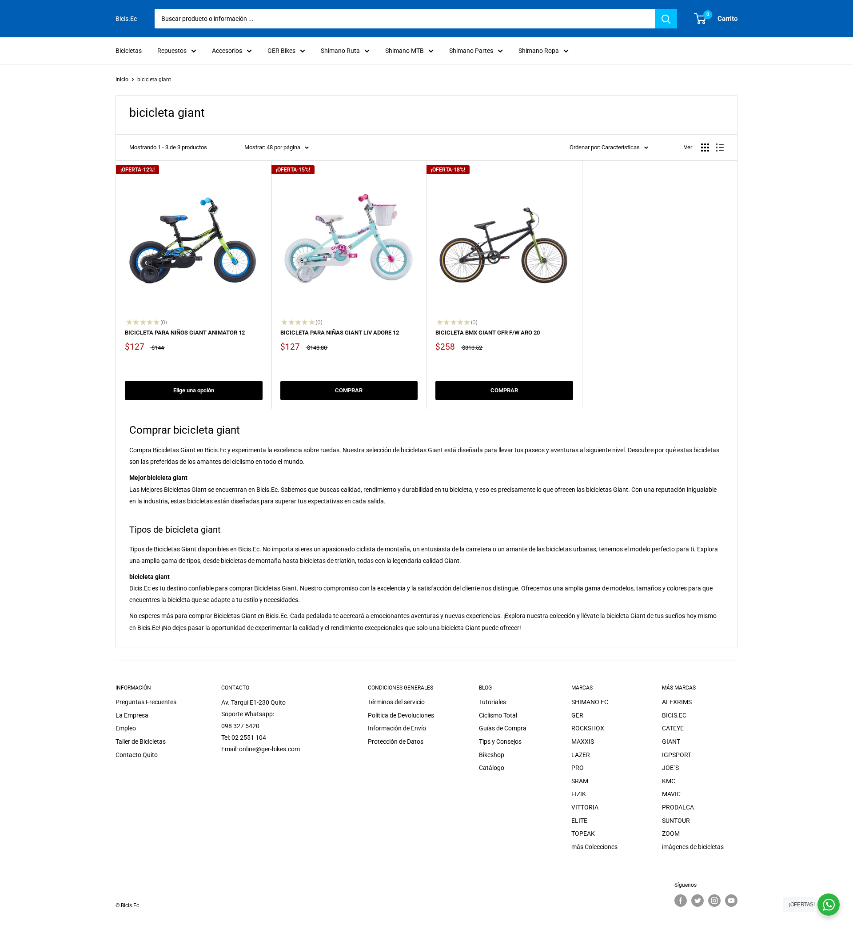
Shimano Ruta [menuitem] (340, 50)
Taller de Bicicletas (141, 741)
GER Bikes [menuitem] (281, 50)
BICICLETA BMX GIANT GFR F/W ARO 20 (487, 332)
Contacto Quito (137, 754)
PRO (577, 767)
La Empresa (132, 715)
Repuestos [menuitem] (172, 50)
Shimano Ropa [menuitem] (538, 50)
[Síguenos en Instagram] (714, 900)
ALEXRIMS (677, 702)
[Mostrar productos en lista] (720, 148)
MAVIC (671, 793)
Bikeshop (491, 754)
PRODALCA (678, 807)
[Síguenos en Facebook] (680, 900)
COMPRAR (349, 390)
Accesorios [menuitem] (227, 50)
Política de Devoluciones (401, 715)
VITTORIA (584, 807)
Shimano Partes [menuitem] (471, 50)
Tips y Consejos (500, 741)
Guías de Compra (502, 728)
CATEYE (673, 728)
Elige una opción (193, 390)
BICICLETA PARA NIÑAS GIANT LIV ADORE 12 (339, 332)
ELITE (579, 820)
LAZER (580, 754)
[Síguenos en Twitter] (697, 900)
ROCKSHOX (587, 728)
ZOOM (671, 833)
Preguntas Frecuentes (146, 702)
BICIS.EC (674, 715)
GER (577, 715)
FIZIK (578, 793)
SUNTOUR (676, 820)
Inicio (122, 79)
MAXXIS (582, 741)
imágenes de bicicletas (693, 846)
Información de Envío (397, 728)
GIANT (671, 741)
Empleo (126, 728)
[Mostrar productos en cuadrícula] (705, 148)
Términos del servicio (396, 702)
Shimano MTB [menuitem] (404, 50)
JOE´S (670, 767)
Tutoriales (492, 702)
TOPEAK (583, 833)
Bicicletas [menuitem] (129, 50)
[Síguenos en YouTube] (731, 900)
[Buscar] (666, 18)
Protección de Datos (395, 741)
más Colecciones (594, 846)
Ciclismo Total (498, 715)
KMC (668, 781)
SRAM (579, 781)
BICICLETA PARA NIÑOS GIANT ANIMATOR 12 (185, 332)
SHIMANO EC (589, 702)
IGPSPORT (676, 754)
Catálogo (491, 767)
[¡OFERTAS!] (828, 904)
